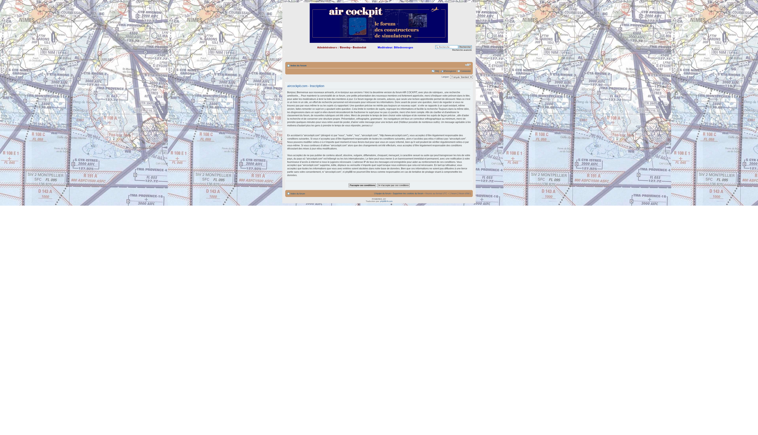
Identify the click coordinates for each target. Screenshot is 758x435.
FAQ (437, 71)
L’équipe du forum (382, 193)
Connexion (466, 71)
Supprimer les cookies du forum (408, 193)
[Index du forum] (379, 41)
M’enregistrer (450, 71)
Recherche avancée (462, 50)
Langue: (445, 77)
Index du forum (299, 65)
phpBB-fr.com (386, 201)
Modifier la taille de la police (468, 65)
